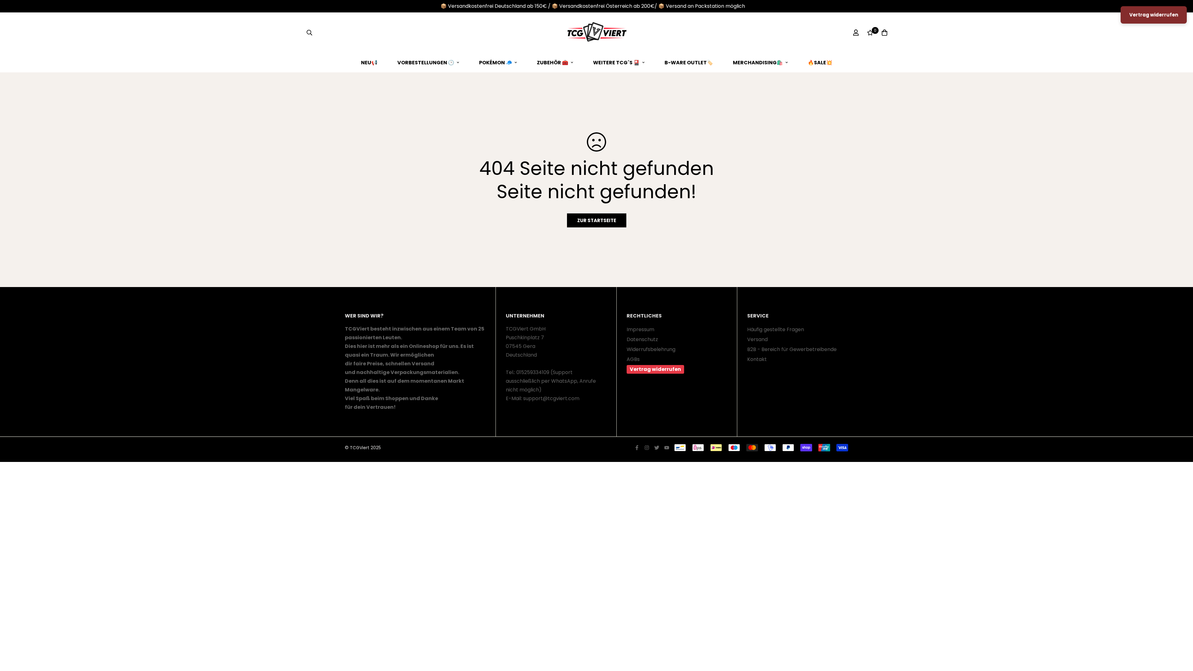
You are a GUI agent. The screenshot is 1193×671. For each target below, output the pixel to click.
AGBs (633, 359)
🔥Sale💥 (820, 62)
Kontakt (757, 359)
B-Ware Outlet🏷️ (689, 62)
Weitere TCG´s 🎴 (616, 62)
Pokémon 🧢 (495, 62)
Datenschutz (642, 339)
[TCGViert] (596, 32)
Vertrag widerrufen (655, 369)
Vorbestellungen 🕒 (425, 62)
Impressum (640, 329)
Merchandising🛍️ (758, 62)
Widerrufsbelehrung (651, 349)
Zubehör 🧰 (552, 62)
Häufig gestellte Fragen (775, 329)
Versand (757, 339)
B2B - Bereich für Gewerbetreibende (792, 349)
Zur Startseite (596, 220)
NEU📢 (369, 62)
